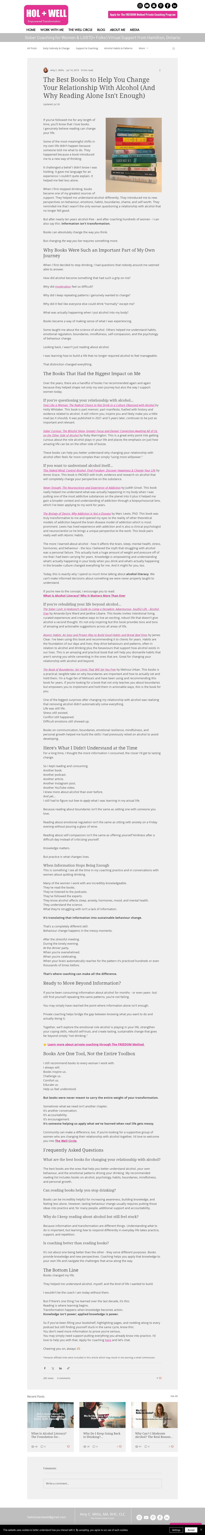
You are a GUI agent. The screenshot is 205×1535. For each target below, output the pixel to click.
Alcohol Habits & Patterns (118, 48)
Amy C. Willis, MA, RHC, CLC (103, 1514)
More (142, 48)
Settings (176, 1529)
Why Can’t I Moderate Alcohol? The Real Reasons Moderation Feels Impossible (153, 1435)
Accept (191, 1529)
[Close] (201, 1529)
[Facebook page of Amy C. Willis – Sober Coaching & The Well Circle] (167, 5)
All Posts (32, 48)
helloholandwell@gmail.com (46, 1517)
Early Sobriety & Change (56, 48)
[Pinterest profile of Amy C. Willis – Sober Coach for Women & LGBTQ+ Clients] (161, 5)
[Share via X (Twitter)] (52, 1368)
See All (174, 1396)
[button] (173, 48)
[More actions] (160, 70)
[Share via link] (68, 1368)
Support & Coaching (87, 48)
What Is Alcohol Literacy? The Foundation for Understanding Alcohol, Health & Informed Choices (49, 1435)
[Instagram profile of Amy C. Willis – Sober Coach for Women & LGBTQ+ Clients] (140, 5)
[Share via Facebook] (44, 1368)
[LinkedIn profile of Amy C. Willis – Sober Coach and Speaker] (174, 5)
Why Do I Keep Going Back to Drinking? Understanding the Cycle (101, 1435)
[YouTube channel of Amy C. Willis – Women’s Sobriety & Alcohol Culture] (147, 5)
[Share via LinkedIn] (60, 1368)
